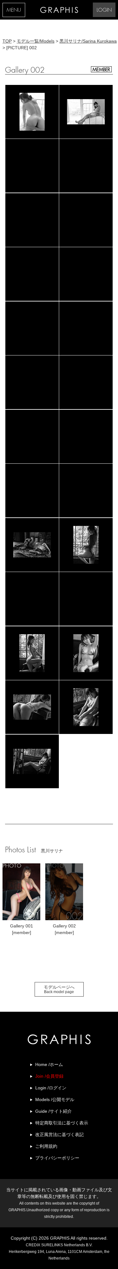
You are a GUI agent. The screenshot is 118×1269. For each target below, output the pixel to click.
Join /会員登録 (49, 1076)
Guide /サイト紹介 (53, 1111)
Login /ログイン (50, 1087)
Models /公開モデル (54, 1099)
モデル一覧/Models (35, 41)
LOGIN (104, 10)
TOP (7, 41)
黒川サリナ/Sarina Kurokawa (88, 41)
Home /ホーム (49, 1064)
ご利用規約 (46, 1146)
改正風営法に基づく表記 (59, 1134)
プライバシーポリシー (57, 1157)
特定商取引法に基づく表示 (61, 1122)
